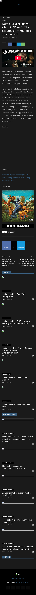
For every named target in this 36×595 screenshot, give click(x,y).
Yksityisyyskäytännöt (18, 578)
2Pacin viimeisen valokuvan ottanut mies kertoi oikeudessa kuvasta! (17, 548)
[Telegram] (19, 44)
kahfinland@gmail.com (22, 582)
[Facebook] (10, 44)
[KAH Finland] (18, 5)
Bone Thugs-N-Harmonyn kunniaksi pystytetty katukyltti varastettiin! (8, 262)
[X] (14, 44)
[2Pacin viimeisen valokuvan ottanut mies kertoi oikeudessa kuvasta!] (18, 536)
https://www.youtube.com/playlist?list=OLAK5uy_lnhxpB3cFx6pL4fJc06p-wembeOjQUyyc (16, 178)
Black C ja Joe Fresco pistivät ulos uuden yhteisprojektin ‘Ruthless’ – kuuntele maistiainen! (26, 262)
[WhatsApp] (23, 44)
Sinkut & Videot (6, 291)
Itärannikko (11, 232)
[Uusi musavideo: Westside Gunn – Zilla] (18, 394)
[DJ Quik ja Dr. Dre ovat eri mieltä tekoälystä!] (18, 483)
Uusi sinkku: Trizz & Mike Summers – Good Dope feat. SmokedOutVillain (17, 350)
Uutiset (8, 17)
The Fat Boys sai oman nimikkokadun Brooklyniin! (13, 467)
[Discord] (8, 587)
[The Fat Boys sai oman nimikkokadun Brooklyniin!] (18, 456)
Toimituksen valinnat (7, 433)
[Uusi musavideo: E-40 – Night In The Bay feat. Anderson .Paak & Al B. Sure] (18, 311)
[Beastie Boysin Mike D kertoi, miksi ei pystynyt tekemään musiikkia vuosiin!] (18, 426)
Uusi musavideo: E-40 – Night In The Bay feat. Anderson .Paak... (16, 322)
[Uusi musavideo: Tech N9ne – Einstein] (18, 367)
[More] (28, 245)
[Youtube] (28, 587)
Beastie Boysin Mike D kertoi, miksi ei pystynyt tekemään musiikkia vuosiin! (17, 439)
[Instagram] (18, 587)
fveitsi (8, 37)
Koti (3, 17)
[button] (3, 13)
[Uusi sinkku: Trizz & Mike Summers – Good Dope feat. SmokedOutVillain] (18, 338)
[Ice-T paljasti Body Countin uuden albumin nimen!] (18, 509)
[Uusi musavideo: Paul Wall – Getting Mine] (18, 284)
